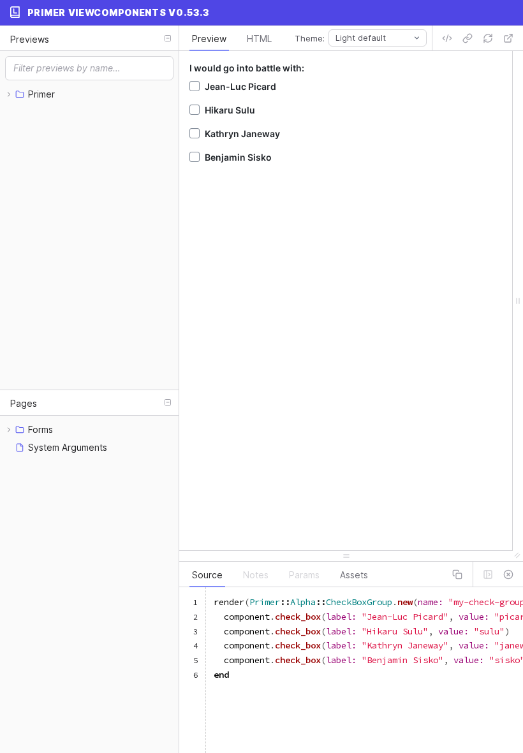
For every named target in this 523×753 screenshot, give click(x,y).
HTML (259, 38)
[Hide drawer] (508, 574)
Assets (354, 574)
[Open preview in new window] (508, 38)
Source (207, 574)
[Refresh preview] (488, 38)
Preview (209, 38)
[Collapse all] (167, 38)
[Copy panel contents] (457, 574)
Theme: (310, 38)
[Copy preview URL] (467, 38)
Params (304, 574)
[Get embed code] (447, 38)
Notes (256, 574)
